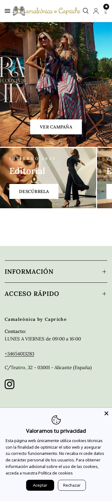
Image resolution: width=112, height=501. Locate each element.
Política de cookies (55, 473)
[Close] (106, 413)
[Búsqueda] (86, 11)
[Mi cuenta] (96, 11)
